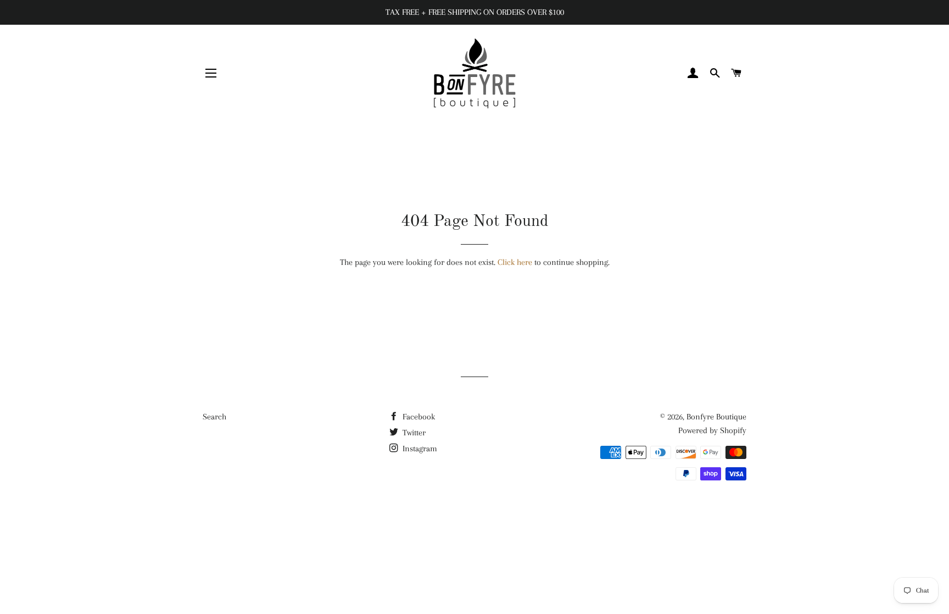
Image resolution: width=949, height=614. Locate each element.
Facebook (417, 417)
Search (214, 417)
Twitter (413, 433)
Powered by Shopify (712, 430)
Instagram (418, 448)
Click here (515, 262)
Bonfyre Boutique (716, 417)
